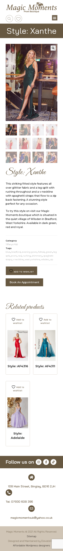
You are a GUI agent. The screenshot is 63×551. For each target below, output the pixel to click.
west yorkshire (32, 259)
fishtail (41, 252)
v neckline (18, 259)
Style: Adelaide (18, 436)
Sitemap (31, 536)
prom (14, 255)
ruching (27, 255)
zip (51, 259)
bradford (16, 252)
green (49, 252)
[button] (54, 17)
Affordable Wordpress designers (31, 545)
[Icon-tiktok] (53, 462)
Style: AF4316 (18, 366)
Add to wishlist (23, 272)
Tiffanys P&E (12, 244)
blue (8, 252)
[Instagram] (39, 462)
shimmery (37, 255)
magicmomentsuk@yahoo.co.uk (31, 518)
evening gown (29, 252)
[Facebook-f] (46, 462)
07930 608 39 (21, 501)
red (20, 255)
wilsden (45, 259)
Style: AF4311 (45, 366)
